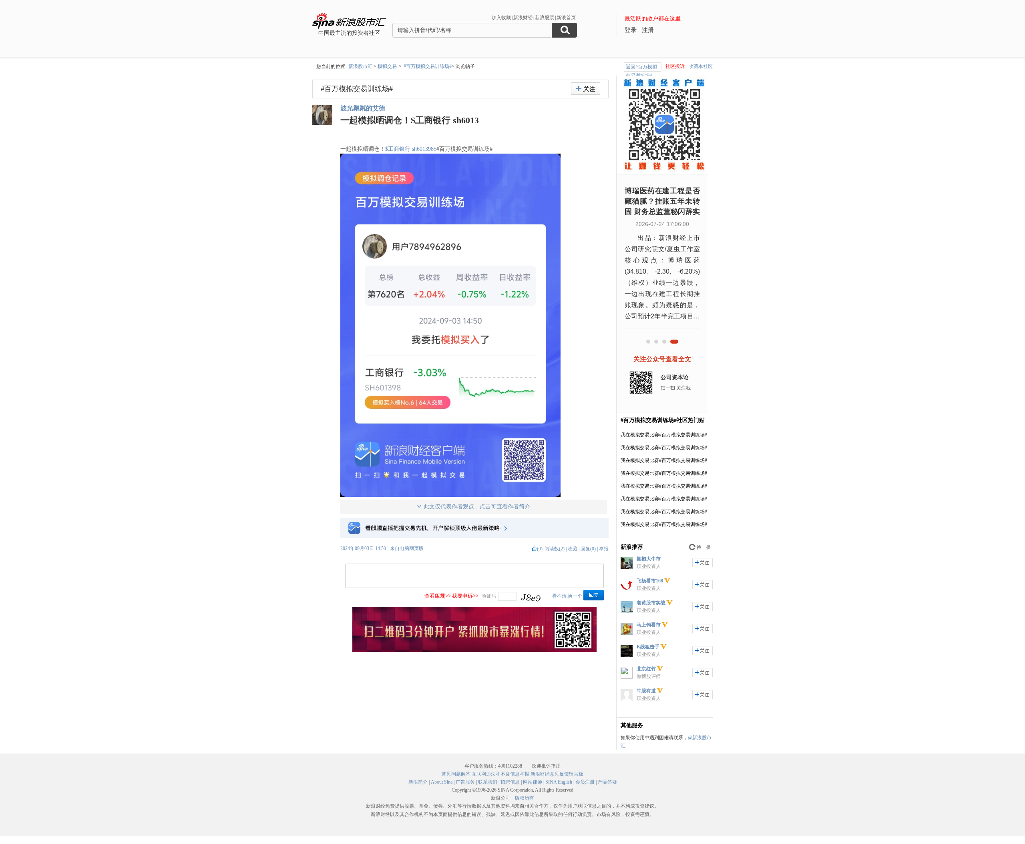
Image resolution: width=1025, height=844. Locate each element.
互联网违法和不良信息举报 (500, 774)
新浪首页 (566, 17)
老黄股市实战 (651, 603)
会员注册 (585, 782)
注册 (648, 30)
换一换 (704, 547)
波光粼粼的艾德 (362, 108)
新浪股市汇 (360, 66)
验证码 (489, 596)
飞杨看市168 (650, 581)
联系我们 (487, 782)
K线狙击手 (648, 647)
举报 (604, 549)
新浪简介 (418, 782)
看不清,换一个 (567, 596)
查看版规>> (437, 596)
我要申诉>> (465, 596)
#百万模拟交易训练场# (428, 66)
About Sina (441, 782)
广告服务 (465, 782)
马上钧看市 (649, 625)
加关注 (702, 562)
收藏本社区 (701, 66)
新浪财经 (523, 17)
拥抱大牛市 (649, 559)
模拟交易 (387, 66)
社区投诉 (675, 66)
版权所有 (524, 798)
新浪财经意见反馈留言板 (557, 774)
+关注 (585, 88)
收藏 (572, 549)
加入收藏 (501, 17)
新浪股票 (544, 17)
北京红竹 (646, 669)
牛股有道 (646, 691)
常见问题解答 (456, 774)
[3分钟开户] (474, 650)
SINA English (558, 782)
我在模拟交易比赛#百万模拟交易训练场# (664, 435)
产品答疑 (607, 782)
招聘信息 (510, 782)
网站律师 (532, 782)
